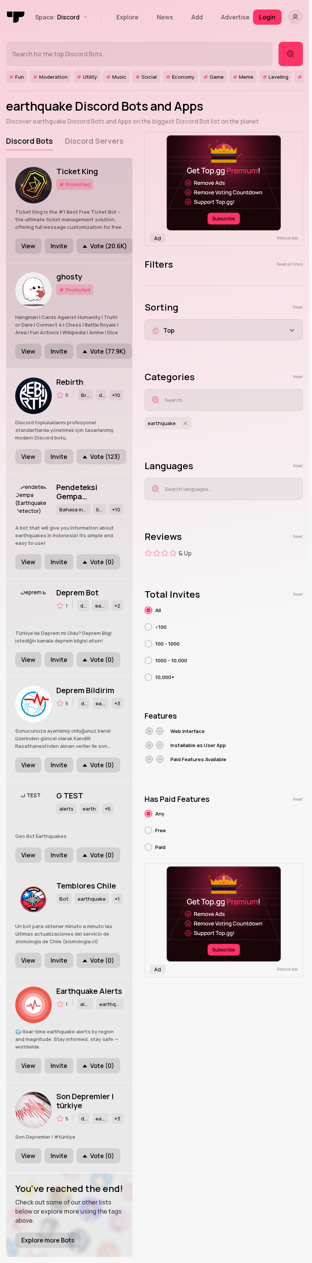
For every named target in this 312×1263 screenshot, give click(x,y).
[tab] (29, 141)
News (165, 17)
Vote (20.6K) (108, 246)
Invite (59, 246)
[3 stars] (165, 553)
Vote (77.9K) (108, 351)
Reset (298, 307)
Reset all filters (290, 264)
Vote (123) (105, 456)
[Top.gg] (16, 17)
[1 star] (148, 553)
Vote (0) (102, 562)
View (28, 246)
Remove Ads (287, 238)
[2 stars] (157, 553)
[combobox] (224, 329)
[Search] (291, 54)
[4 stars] (173, 553)
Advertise (235, 17)
